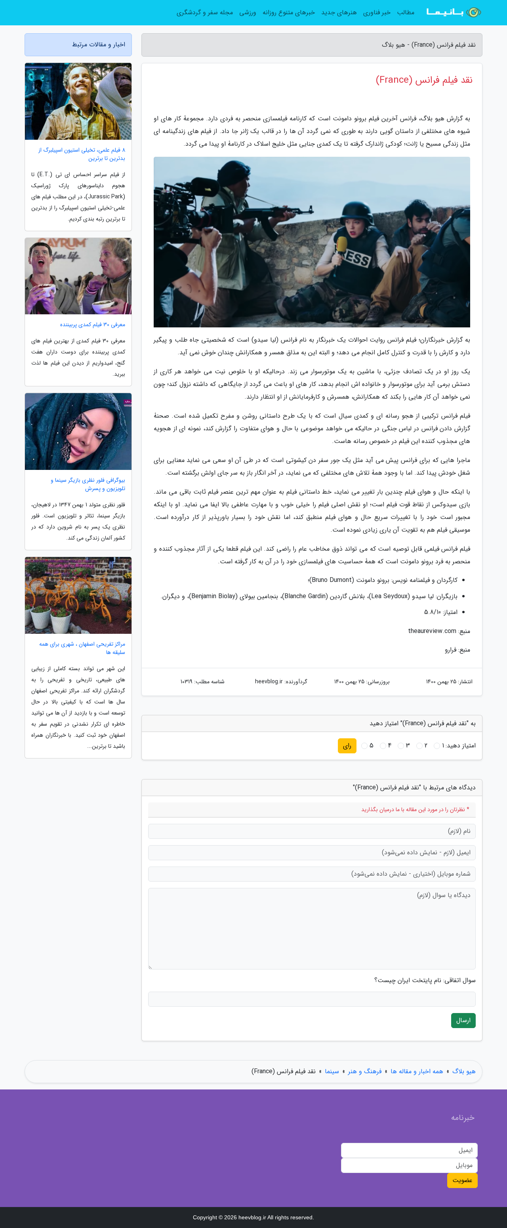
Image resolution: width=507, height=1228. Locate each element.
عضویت (462, 1180)
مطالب (405, 12)
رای (347, 746)
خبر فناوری (377, 12)
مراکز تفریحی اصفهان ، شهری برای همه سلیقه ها (82, 648)
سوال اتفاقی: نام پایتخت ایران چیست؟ (425, 980)
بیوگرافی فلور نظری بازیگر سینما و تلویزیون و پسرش (88, 484)
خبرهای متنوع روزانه (289, 12)
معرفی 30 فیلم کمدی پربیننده (92, 325)
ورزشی (247, 12)
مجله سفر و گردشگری (205, 12)
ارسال (463, 1020)
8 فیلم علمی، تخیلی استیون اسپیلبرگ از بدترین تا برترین (81, 154)
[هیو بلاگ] (453, 12)
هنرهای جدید (339, 12)
